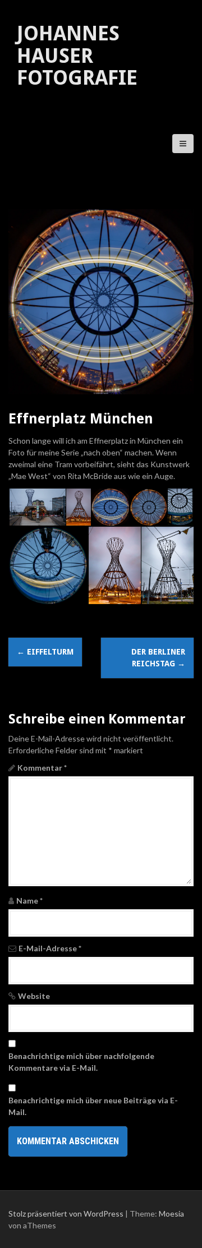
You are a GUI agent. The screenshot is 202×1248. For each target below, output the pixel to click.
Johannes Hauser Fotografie (77, 55)
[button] (36, 507)
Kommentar (42, 767)
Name (29, 900)
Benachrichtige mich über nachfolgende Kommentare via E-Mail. (81, 1061)
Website (34, 996)
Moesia (171, 1213)
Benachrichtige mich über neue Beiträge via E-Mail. (93, 1106)
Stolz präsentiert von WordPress (65, 1213)
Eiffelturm (45, 651)
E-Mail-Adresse (50, 948)
